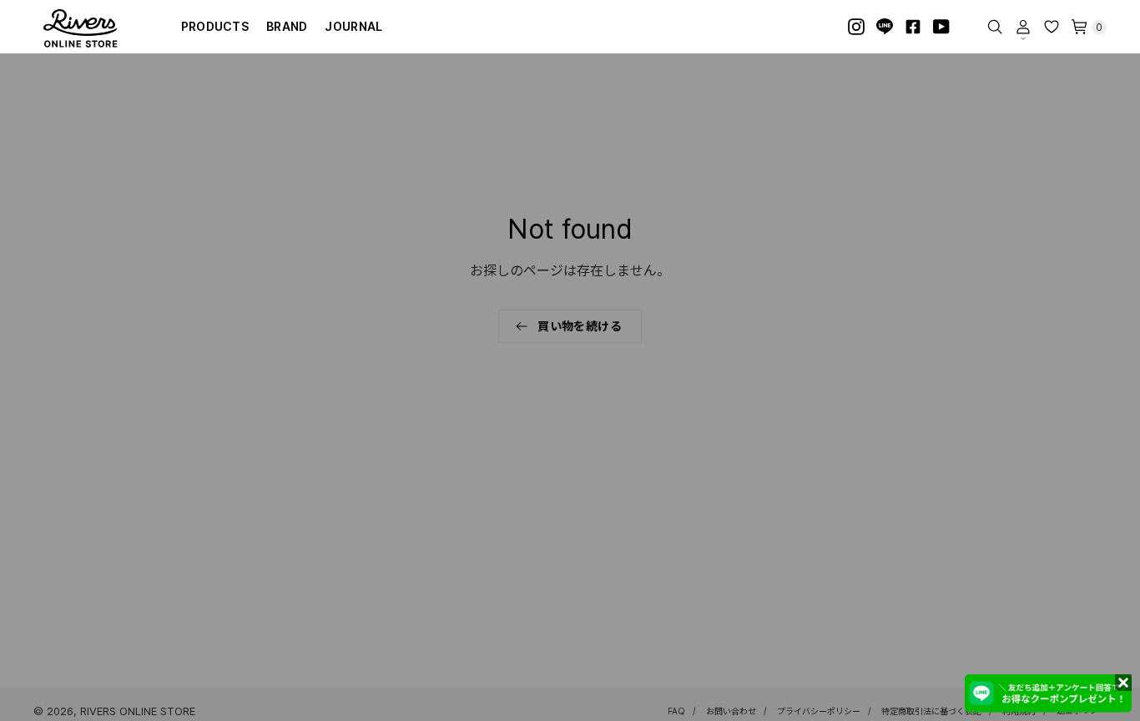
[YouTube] (941, 26)
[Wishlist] (1051, 26)
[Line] (884, 26)
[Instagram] (856, 26)
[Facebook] (913, 26)
